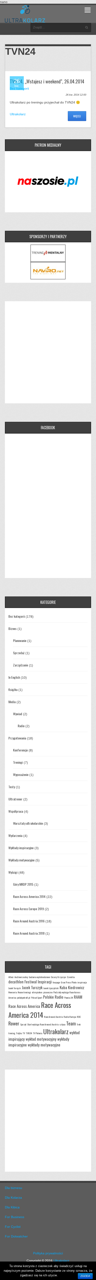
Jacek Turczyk (32, 987)
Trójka (19, 1033)
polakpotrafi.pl (23, 997)
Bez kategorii (16, 616)
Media (12, 701)
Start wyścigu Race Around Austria (42, 1024)
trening (11, 1033)
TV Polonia (37, 1033)
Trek (79, 1024)
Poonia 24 (68, 997)
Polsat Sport (36, 997)
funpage (56, 982)
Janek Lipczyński (51, 988)
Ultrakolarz (18, 114)
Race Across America (24, 1006)
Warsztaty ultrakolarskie (28, 823)
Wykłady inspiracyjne (21, 847)
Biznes (12, 628)
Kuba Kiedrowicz (72, 987)
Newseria (12, 992)
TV (24, 1033)
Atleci (11, 977)
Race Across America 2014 (29, 896)
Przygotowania (17, 738)
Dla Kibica (12, 1207)
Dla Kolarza (13, 1197)
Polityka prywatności (48, 1253)
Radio (21, 725)
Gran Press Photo (68, 982)
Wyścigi (12, 872)
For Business (14, 1217)
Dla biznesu (13, 1188)
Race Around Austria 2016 (29, 920)
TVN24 (29, 1033)
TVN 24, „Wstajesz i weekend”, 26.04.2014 (47, 81)
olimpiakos (37, 992)
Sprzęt (23, 1024)
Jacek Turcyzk (14, 988)
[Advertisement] (48, 352)
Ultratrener (15, 799)
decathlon (16, 982)
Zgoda (85, 1276)
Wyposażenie (20, 774)
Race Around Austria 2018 (29, 933)
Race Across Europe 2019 (28, 908)
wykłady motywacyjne (44, 1045)
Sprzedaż (18, 652)
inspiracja (82, 982)
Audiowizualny (21, 977)
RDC (79, 1017)
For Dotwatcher (16, 1236)
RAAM (78, 997)
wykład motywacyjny (41, 1039)
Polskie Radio (53, 997)
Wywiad (17, 713)
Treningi (18, 762)
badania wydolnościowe (39, 977)
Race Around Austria (53, 1017)
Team (71, 1023)
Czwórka (71, 977)
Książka (12, 689)
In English (14, 677)
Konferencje (20, 750)
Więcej (77, 116)
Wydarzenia (15, 835)
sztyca (62, 1024)
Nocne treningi (24, 992)
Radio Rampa (70, 1017)
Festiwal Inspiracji (38, 982)
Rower (13, 1023)
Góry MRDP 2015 (23, 884)
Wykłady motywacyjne (21, 859)
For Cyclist (13, 1226)
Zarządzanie (20, 665)
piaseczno (47, 992)
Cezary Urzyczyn (58, 977)
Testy (11, 786)
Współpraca (15, 811)
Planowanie (19, 640)
